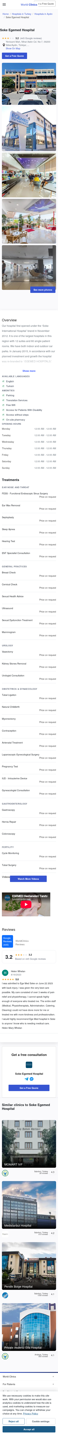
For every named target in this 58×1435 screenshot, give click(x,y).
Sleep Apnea (8, 529)
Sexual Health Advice (13, 596)
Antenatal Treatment (12, 742)
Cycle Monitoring (10, 853)
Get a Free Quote (45, 3)
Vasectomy (7, 651)
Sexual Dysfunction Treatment (17, 620)
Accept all (29, 1429)
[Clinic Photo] (29, 83)
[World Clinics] (29, 4)
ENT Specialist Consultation (16, 553)
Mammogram (9, 632)
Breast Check (9, 572)
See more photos (43, 289)
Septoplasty (8, 517)
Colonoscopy (8, 833)
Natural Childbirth (11, 706)
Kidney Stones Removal (14, 663)
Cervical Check (9, 584)
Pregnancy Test (10, 766)
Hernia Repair (9, 821)
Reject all (14, 1421)
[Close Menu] (4, 3)
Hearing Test (8, 541)
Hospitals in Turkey (21, 13)
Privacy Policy (30, 1413)
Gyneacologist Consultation (16, 790)
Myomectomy (9, 718)
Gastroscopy (8, 809)
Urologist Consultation (13, 675)
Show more (29, 371)
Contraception (9, 730)
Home (6, 13)
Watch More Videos (28, 878)
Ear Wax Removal (11, 505)
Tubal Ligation (9, 694)
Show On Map (13, 48)
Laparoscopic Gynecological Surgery (20, 754)
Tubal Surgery (9, 865)
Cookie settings (40, 1421)
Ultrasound (7, 608)
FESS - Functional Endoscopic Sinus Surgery (25, 493)
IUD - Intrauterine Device (14, 778)
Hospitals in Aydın (43, 13)
